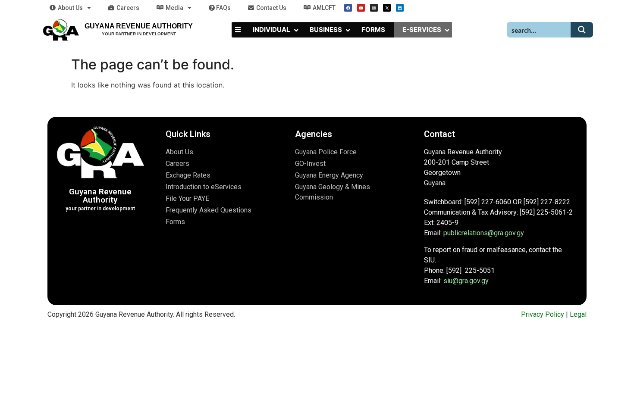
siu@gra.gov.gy (466, 281)
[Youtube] (361, 8)
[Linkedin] (400, 8)
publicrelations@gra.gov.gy (483, 233)
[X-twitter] (387, 8)
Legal (578, 314)
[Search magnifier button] (582, 29)
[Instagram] (374, 8)
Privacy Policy (542, 314)
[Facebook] (348, 8)
